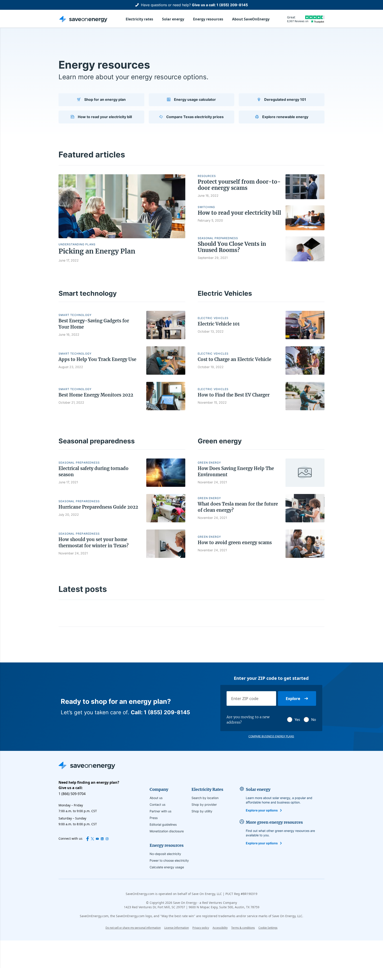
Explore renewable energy (285, 117)
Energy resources (208, 19)
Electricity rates (139, 19)
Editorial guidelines (163, 824)
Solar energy (173, 19)
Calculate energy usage (167, 867)
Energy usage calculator (195, 99)
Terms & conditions (243, 928)
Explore (293, 698)
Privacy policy (200, 928)
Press (154, 818)
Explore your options (262, 810)
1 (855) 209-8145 (232, 5)
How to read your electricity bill (105, 117)
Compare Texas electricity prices (195, 117)
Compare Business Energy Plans (271, 736)
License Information (176, 928)
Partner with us (160, 811)
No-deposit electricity (165, 854)
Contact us (157, 804)
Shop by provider (204, 804)
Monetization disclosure (167, 831)
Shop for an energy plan (105, 99)
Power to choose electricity (169, 860)
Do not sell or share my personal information (133, 928)
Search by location (205, 798)
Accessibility (220, 928)
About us (156, 798)
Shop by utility (202, 811)
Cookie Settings (267, 928)
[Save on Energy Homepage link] (83, 19)
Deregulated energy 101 (285, 99)
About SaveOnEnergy (251, 19)
